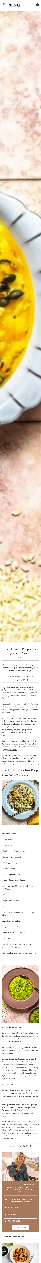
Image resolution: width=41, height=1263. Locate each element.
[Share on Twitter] (17, 680)
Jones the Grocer (10, 750)
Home (18, 645)
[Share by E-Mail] (23, 680)
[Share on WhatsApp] (26, 680)
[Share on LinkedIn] (20, 680)
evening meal (13, 764)
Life (23, 645)
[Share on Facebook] (14, 680)
